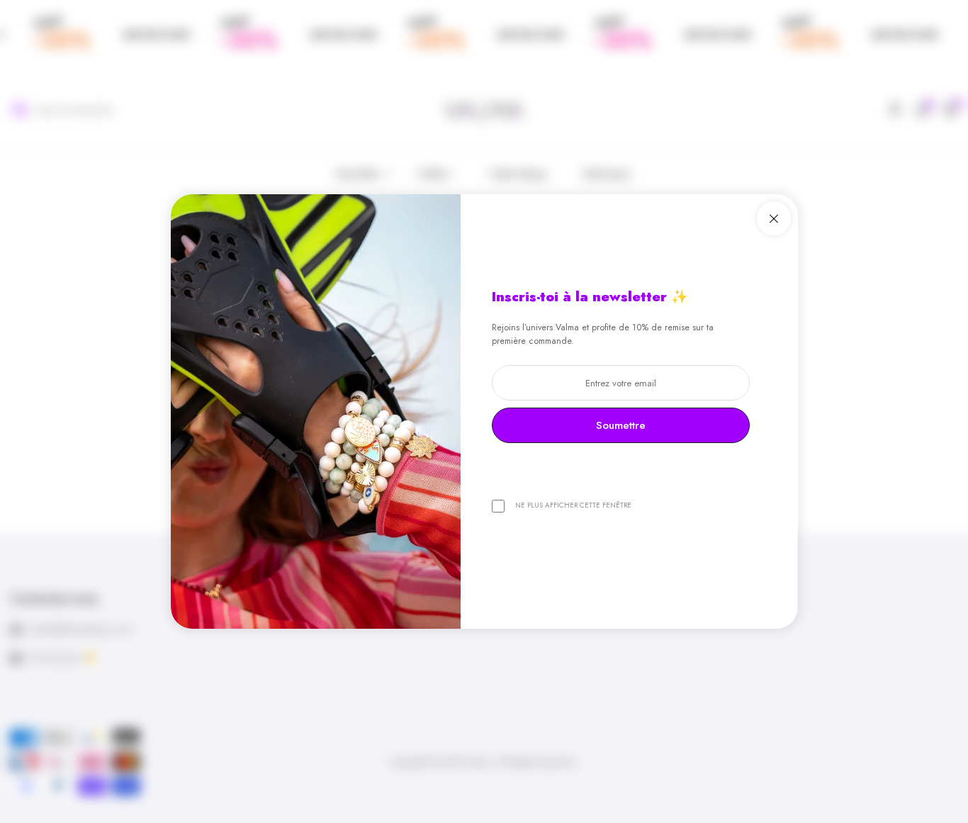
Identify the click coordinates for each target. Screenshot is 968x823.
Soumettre (621, 425)
